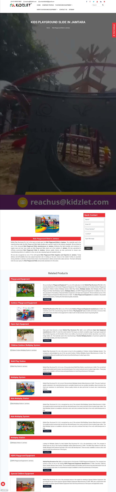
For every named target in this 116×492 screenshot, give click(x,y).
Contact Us (63, 9)
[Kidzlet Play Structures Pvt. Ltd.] (21, 5)
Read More (47, 299)
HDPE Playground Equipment (46, 9)
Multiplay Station (70, 291)
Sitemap (71, 9)
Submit (88, 248)
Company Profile (48, 5)
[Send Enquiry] (3, 484)
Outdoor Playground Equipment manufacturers (85, 309)
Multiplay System (85, 289)
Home (39, 5)
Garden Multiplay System (84, 336)
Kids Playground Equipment (83, 294)
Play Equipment (77, 310)
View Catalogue (114, 29)
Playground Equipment (63, 5)
